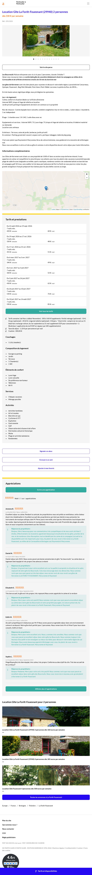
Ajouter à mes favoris (46, 468)
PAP (23, 843)
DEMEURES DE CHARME (35, 843)
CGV (4, 833)
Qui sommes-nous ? (9, 825)
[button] (34, 58)
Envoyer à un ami (46, 460)
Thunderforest (65, 209)
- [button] (87, 177)
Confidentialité (70, 848)
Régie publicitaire (8, 837)
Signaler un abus (46, 451)
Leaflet (53, 209)
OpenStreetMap (78, 209)
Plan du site (6, 820)
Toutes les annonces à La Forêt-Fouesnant (46, 797)
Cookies (79, 848)
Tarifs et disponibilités (47, 871)
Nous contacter (8, 829)
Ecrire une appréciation (46, 490)
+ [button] (87, 174)
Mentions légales (58, 848)
